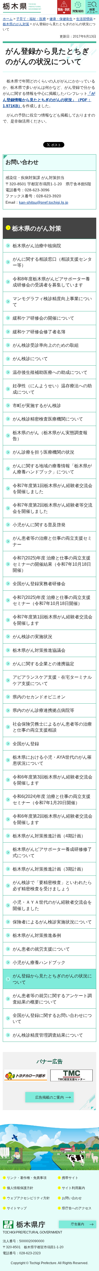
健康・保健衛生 (61, 19)
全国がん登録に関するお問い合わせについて (52, 1018)
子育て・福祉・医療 (31, 19)
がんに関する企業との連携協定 (43, 663)
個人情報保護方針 (20, 1188)
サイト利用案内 (73, 1188)
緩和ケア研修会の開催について (43, 318)
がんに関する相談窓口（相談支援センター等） (52, 262)
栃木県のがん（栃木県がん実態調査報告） (50, 435)
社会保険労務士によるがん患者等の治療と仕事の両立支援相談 (52, 727)
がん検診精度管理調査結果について (48, 1035)
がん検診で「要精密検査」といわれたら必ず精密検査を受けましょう (52, 885)
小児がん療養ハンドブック (39, 962)
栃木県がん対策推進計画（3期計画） (49, 869)
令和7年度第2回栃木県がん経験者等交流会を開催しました (52, 508)
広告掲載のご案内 (49, 1097)
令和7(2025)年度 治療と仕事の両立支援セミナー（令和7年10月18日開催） (51, 600)
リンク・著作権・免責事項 (26, 1178)
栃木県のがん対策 (16, 24)
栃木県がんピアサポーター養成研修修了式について (52, 852)
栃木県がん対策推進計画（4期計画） (49, 836)
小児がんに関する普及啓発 (39, 524)
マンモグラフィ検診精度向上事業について (52, 301)
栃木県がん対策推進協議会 (39, 650)
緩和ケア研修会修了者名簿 (39, 331)
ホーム (8, 19)
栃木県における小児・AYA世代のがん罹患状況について (52, 760)
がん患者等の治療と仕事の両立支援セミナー (52, 541)
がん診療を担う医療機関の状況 (43, 452)
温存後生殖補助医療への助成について (50, 372)
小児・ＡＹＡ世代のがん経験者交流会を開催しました (52, 905)
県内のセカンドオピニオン (39, 697)
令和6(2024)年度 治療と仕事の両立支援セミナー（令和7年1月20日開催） (51, 799)
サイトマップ (17, 1208)
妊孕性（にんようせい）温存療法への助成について (52, 388)
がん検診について (30, 358)
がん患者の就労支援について (41, 949)
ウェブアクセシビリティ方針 (28, 1198)
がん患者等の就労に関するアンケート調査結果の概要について (52, 998)
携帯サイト (70, 1178)
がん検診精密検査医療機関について (48, 419)
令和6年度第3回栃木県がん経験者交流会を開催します (52, 780)
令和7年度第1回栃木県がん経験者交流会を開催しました (52, 488)
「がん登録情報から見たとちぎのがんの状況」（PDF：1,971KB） (49, 99)
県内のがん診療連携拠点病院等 (43, 710)
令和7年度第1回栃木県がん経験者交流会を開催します (52, 620)
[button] (64, 7)
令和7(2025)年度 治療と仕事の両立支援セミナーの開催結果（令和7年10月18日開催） (52, 564)
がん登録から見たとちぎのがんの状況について (52, 979)
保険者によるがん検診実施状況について (52, 922)
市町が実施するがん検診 (37, 405)
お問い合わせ (72, 1198)
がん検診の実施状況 (32, 636)
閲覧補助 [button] (78, 11)
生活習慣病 (84, 19)
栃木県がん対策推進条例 (37, 935)
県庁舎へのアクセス (77, 1208)
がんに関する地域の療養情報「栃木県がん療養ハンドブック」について (52, 469)
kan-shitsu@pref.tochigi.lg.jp (43, 202)
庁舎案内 (77, 1224)
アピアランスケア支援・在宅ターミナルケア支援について (52, 680)
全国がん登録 (26, 743)
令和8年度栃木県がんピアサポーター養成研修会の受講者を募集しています (51, 282)
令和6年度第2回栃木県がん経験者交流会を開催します (52, 819)
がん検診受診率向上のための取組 (46, 345)
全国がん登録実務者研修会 (39, 583)
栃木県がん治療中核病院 (37, 245)
